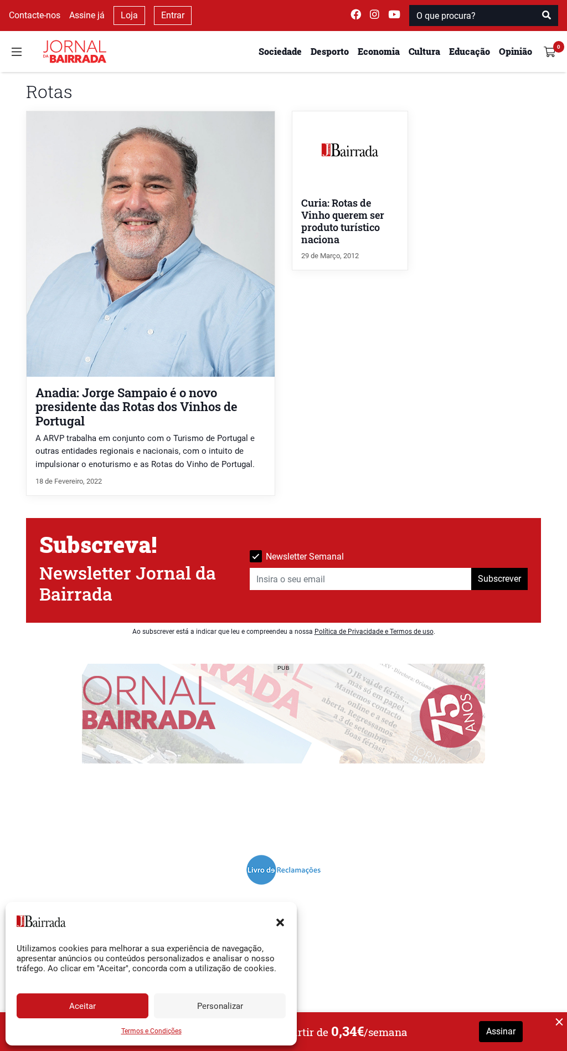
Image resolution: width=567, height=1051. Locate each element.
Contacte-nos (34, 15)
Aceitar (82, 1006)
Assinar (501, 1031)
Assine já (87, 15)
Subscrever (499, 578)
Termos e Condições (151, 1031)
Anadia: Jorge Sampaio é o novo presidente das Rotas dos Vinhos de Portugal (136, 406)
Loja (129, 15)
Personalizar (220, 1006)
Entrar (172, 15)
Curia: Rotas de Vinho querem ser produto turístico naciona (342, 221)
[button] (280, 921)
